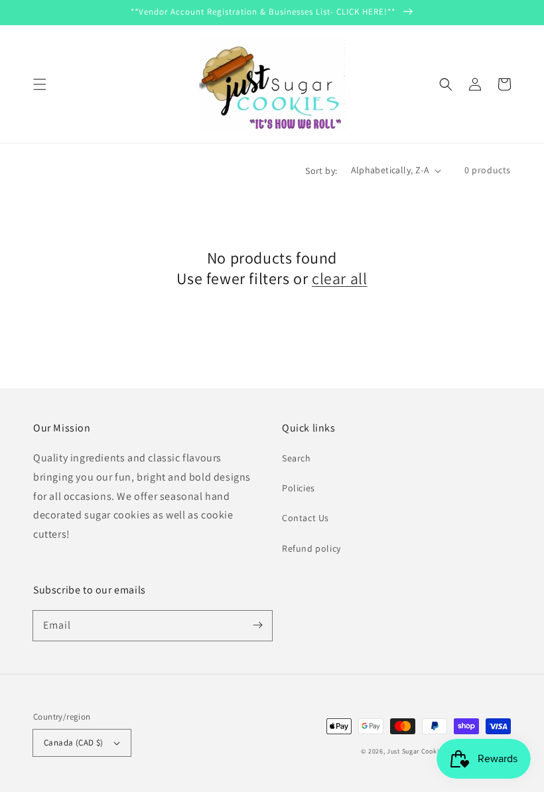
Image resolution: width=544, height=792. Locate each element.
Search (296, 458)
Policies (298, 488)
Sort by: (321, 171)
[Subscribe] (257, 625)
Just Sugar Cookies (416, 751)
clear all (339, 278)
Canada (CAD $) (73, 742)
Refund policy (311, 548)
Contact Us (305, 518)
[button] (39, 84)
